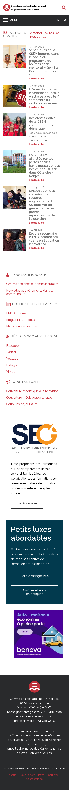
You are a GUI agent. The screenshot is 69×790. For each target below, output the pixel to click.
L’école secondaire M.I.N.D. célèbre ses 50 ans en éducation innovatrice (44, 239)
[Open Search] (64, 7)
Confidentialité (34, 778)
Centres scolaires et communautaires (32, 284)
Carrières (53, 774)
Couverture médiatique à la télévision (32, 391)
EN (57, 20)
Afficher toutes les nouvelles (45, 35)
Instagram (13, 365)
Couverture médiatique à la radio (29, 397)
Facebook (13, 345)
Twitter (11, 352)
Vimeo (10, 372)
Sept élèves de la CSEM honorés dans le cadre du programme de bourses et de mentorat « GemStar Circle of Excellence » (44, 62)
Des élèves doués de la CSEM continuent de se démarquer (42, 123)
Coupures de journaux (21, 404)
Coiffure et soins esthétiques (34, 592)
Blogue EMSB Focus (20, 320)
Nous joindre (27, 774)
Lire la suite (36, 78)
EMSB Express (16, 313)
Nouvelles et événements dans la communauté (29, 292)
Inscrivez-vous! (27, 503)
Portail (41, 774)
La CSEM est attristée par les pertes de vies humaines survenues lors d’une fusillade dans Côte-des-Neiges (44, 165)
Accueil (13, 774)
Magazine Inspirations (21, 326)
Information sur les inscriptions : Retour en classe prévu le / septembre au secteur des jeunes (44, 96)
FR (64, 20)
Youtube (12, 358)
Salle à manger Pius (35, 576)
